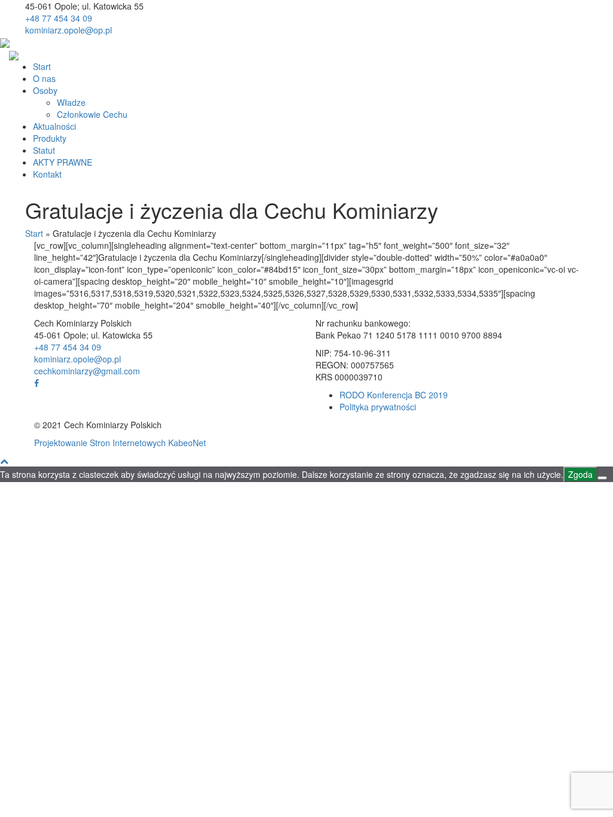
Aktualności (54, 126)
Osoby (45, 90)
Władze (71, 102)
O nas (44, 78)
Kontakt (47, 174)
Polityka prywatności (377, 407)
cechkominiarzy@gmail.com (87, 371)
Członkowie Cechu (92, 114)
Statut (44, 150)
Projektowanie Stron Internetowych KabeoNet (120, 443)
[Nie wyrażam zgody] (602, 478)
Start (42, 66)
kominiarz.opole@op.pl (68, 30)
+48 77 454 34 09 (58, 18)
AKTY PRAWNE (62, 162)
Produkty (49, 138)
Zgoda (580, 474)
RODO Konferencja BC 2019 (393, 395)
